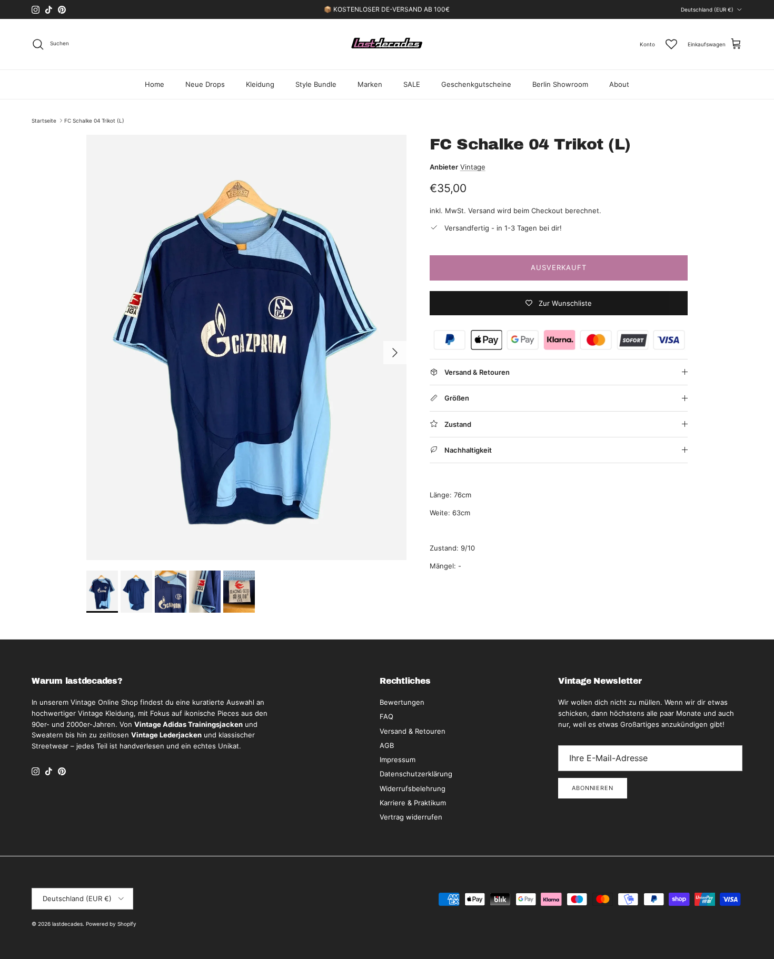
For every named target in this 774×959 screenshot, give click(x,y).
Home (154, 84)
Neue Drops (205, 84)
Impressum (397, 759)
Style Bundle (315, 84)
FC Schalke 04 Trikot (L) (94, 120)
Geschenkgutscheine (476, 84)
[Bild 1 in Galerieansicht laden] (246, 347)
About (619, 84)
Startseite (44, 120)
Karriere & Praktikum (413, 802)
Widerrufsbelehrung (412, 788)
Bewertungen (402, 702)
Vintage (472, 167)
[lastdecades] (387, 44)
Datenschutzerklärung (416, 774)
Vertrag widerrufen (411, 817)
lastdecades (67, 924)
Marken (370, 84)
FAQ (386, 716)
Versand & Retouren (412, 731)
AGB (387, 745)
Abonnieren (592, 788)
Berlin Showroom (560, 84)
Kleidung (260, 84)
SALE (411, 84)
